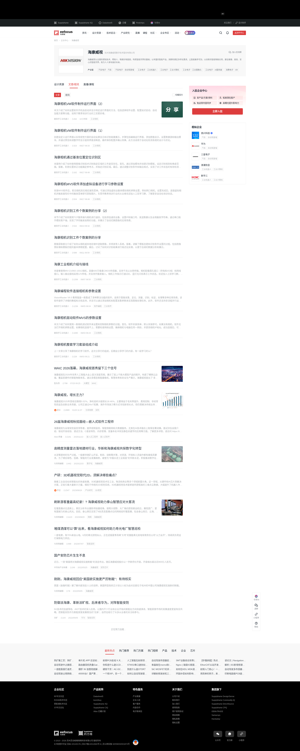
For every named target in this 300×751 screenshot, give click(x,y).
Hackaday (216, 719)
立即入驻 (217, 111)
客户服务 (136, 704)
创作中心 (240, 33)
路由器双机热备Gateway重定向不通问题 (98, 665)
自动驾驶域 (212, 137)
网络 (90, 517)
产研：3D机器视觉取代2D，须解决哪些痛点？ (86, 475)
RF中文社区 (59, 696)
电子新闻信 (137, 711)
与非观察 (89, 410)
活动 (177, 33)
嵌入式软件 (105, 437)
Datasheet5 (107, 23)
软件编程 (98, 306)
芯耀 (124, 23)
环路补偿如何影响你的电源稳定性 (192, 673)
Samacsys (216, 715)
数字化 (89, 464)
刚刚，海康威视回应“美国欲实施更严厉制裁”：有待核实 (92, 579)
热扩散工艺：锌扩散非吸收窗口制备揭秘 (73, 660)
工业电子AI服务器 (213, 70)
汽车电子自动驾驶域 (124, 70)
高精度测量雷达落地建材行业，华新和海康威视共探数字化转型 (98, 448)
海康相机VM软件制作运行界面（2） (79, 104)
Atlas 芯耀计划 (99, 711)
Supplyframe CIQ (100, 708)
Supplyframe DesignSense (223, 696)
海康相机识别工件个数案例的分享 (77, 237)
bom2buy (97, 700)
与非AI (157, 23)
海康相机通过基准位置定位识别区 (77, 157)
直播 (137, 33)
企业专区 (164, 33)
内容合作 (136, 708)
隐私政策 (176, 719)
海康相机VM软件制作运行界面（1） (79, 130)
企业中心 (64, 40)
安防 (97, 410)
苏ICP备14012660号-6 (91, 744)
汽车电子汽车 (105, 70)
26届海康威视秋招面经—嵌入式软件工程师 (84, 421)
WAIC (94, 383)
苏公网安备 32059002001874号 (116, 744)
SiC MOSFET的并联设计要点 (166, 669)
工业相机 (94, 119)
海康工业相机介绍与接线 (71, 264)
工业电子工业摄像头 (192, 70)
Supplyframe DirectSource (223, 704)
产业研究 (125, 33)
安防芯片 (104, 567)
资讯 (84, 33)
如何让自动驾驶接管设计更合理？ (143, 673)
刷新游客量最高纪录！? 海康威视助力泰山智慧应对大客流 (94, 502)
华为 (83, 618)
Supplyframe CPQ (219, 708)
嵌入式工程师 (92, 437)
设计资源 (96, 33)
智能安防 (91, 618)
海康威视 (98, 464)
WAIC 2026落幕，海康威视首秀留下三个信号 (85, 368)
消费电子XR (232, 70)
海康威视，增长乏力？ (69, 395)
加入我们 (176, 704)
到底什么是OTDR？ (137, 669)
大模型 (86, 383)
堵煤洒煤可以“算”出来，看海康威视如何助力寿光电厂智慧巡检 (97, 528)
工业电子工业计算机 (169, 70)
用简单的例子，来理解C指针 (214, 673)
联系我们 (176, 700)
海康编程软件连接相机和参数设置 (77, 291)
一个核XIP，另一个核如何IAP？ (118, 673)
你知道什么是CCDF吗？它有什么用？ (121, 665)
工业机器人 (206, 169)
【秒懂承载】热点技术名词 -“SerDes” (218, 660)
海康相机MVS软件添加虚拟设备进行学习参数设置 (88, 184)
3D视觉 (98, 490)
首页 (56, 40)
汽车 (204, 137)
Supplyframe (63, 23)
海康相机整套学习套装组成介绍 (76, 344)
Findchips (140, 23)
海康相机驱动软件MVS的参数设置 (77, 318)
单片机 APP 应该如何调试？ (92, 660)
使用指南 (176, 708)
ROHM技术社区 (60, 700)
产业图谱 (136, 696)
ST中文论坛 (59, 708)
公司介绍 (176, 696)
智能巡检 (90, 544)
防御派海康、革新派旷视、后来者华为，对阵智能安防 (91, 602)
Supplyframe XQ (85, 23)
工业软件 (108, 306)
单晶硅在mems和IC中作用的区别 (168, 665)
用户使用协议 (177, 711)
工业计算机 (218, 169)
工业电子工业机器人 (147, 70)
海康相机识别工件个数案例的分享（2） (81, 211)
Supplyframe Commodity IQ (223, 700)
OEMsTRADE (217, 711)
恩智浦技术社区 (60, 704)
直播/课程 (88, 84)
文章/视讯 (73, 84)
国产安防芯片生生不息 (69, 555)
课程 (145, 33)
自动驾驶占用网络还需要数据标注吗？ (72, 673)
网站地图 (176, 715)
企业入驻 (136, 700)
